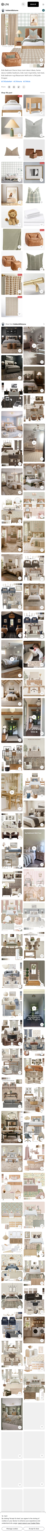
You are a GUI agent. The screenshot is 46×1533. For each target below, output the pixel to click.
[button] (43, 4)
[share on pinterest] (14, 87)
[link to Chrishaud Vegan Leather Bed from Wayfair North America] (12, 105)
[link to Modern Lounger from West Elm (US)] (34, 239)
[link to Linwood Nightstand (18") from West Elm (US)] (34, 105)
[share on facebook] (9, 87)
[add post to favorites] (41, 64)
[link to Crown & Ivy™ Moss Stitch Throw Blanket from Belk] (12, 239)
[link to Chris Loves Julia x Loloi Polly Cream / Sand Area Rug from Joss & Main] (12, 306)
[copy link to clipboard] (23, 87)
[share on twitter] (18, 87)
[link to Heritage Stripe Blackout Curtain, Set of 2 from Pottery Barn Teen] (12, 284)
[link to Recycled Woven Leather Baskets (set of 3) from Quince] (34, 150)
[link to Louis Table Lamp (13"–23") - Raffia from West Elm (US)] (12, 128)
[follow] (43, 10)
